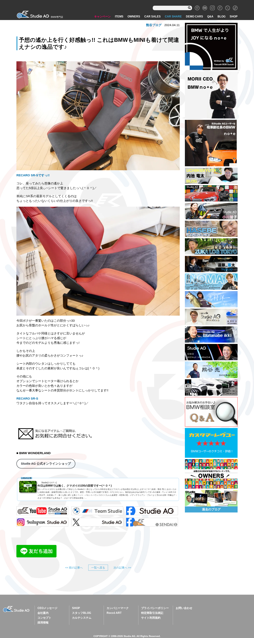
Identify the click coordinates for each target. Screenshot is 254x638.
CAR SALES (152, 16)
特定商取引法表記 (152, 612)
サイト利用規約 (151, 617)
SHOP (234, 16)
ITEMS (119, 16)
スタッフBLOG (81, 612)
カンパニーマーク (118, 608)
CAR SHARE (173, 16)
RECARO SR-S (27, 398)
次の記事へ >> (122, 567)
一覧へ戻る (98, 567)
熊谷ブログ (154, 25)
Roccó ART (114, 612)
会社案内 (43, 612)
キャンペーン (102, 16)
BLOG (221, 16)
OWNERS (134, 16)
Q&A (210, 16)
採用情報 (43, 622)
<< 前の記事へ (74, 567)
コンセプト (44, 617)
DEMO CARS (194, 16)
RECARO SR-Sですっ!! (33, 175)
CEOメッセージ (47, 608)
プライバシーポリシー (155, 608)
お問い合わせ (184, 608)
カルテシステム (81, 617)
